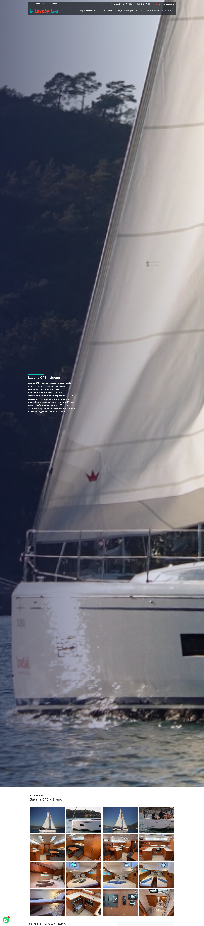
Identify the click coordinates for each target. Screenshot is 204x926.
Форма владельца (87, 11)
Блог (141, 11)
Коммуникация (152, 11)
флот (109, 11)
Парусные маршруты (125, 11)
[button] (36, 4)
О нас (100, 11)
